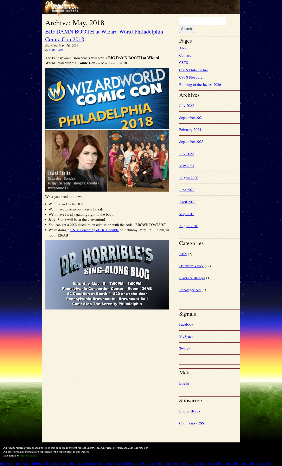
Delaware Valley (191, 265)
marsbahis (7, 463)
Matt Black (56, 50)
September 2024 (191, 117)
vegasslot (83, 463)
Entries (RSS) (189, 411)
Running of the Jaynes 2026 (200, 84)
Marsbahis (51, 463)
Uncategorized (190, 289)
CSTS (183, 62)
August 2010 (188, 225)
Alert (183, 253)
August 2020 (188, 177)
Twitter (184, 348)
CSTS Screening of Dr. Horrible (94, 229)
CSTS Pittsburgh (191, 77)
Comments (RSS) (192, 423)
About (183, 47)
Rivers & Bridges (192, 277)
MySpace (186, 336)
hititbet (37, 463)
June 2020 (186, 189)
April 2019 (187, 201)
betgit (187, 463)
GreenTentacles (28, 455)
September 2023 (191, 141)
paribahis (199, 463)
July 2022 (186, 153)
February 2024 (190, 129)
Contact (185, 55)
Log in (184, 383)
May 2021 (186, 165)
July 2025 (186, 105)
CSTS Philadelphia (193, 69)
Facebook (186, 324)
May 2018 (186, 213)
